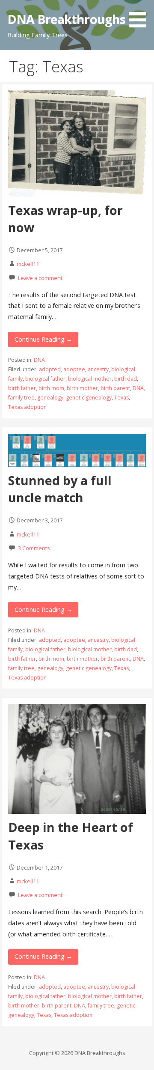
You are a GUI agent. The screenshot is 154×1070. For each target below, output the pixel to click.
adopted (50, 369)
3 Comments (34, 548)
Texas (121, 397)
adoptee (74, 369)
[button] (140, 15)
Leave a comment (40, 278)
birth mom (51, 388)
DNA (39, 360)
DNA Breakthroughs (66, 19)
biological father (45, 378)
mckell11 (28, 264)
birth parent (115, 388)
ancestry (98, 369)
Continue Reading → (43, 339)
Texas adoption (27, 407)
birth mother (82, 388)
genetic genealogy (89, 397)
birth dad (125, 378)
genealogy (50, 397)
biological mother (90, 378)
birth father (22, 388)
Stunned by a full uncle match (60, 489)
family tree (21, 397)
